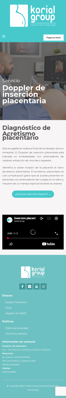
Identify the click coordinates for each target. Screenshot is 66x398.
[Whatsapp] (44, 286)
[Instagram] (29, 286)
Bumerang (33, 390)
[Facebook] (22, 286)
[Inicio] (33, 272)
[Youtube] (36, 286)
